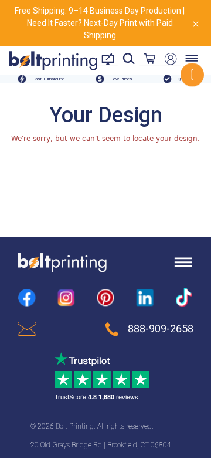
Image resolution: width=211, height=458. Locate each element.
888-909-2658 (160, 329)
